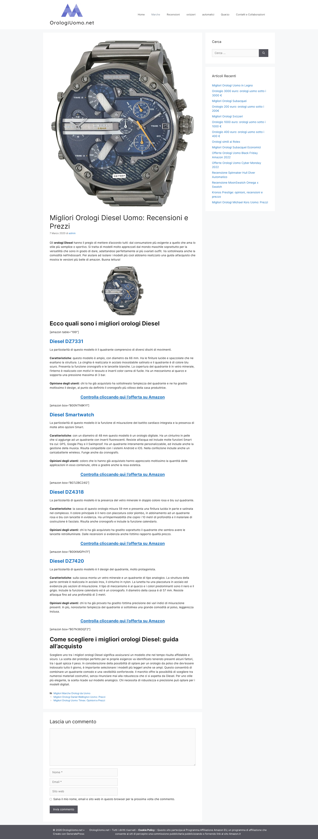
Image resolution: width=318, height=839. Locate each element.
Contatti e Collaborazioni (250, 14)
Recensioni (173, 14)
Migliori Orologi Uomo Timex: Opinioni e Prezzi (79, 700)
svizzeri (191, 14)
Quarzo (225, 14)
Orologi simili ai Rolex (226, 141)
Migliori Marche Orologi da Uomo (71, 693)
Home (141, 14)
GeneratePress (75, 833)
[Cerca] (263, 53)
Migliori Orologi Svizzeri (227, 116)
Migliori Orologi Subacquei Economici (236, 147)
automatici (208, 14)
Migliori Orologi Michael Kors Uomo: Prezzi (240, 202)
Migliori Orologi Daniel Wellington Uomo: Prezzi (79, 696)
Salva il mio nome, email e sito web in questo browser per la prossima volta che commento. (114, 799)
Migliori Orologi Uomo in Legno (232, 85)
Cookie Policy (146, 830)
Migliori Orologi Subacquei (229, 101)
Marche (155, 14)
